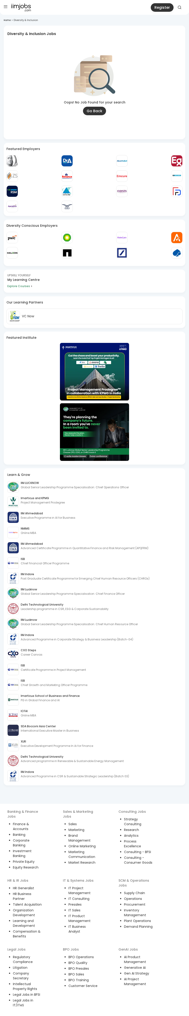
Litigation (20, 967)
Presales (75, 904)
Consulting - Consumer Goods (138, 860)
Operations (133, 898)
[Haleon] (12, 253)
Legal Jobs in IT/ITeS (23, 1002)
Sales (72, 824)
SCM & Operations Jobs (133, 883)
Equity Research (25, 867)
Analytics (131, 835)
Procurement (134, 904)
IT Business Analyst (77, 929)
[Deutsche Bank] (122, 253)
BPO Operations (81, 957)
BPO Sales (76, 974)
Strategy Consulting (132, 821)
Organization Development (24, 912)
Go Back (94, 111)
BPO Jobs (71, 949)
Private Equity (24, 861)
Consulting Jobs (132, 811)
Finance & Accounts (21, 826)
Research (131, 830)
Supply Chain (134, 893)
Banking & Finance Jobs (22, 814)
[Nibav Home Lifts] (67, 206)
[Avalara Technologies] (177, 237)
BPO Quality (77, 962)
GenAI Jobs (128, 949)
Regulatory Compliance (23, 959)
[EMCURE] (122, 176)
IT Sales (74, 910)
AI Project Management (135, 981)
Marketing (76, 830)
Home (7, 20)
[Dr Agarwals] (67, 161)
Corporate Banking (21, 843)
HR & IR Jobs (17, 880)
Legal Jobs (16, 949)
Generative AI (135, 967)
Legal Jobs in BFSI (26, 994)
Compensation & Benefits (27, 934)
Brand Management (79, 838)
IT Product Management (79, 918)
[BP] (67, 237)
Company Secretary (21, 976)
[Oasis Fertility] (122, 191)
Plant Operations (137, 921)
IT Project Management (79, 890)
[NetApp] (67, 253)
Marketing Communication (81, 854)
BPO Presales (78, 968)
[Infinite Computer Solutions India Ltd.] (67, 191)
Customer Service (82, 986)
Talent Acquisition (27, 904)
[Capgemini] (177, 253)
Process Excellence (132, 843)
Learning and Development (24, 923)
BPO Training (78, 980)
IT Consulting (78, 898)
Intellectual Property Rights (25, 986)
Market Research (81, 862)
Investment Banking (22, 853)
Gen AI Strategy (136, 973)
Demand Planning (138, 926)
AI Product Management (135, 959)
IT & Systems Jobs (78, 880)
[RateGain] (122, 237)
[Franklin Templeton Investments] (12, 161)
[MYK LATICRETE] (177, 176)
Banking (19, 834)
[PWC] (12, 237)
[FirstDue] (177, 191)
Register (162, 7)
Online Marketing (82, 846)
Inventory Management (135, 912)
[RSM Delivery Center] (12, 191)
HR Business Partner (22, 896)
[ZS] (12, 176)
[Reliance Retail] (67, 176)
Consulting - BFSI (137, 852)
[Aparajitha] (12, 206)
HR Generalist (23, 888)
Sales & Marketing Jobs (78, 814)
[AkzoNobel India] (122, 161)
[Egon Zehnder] (177, 161)
